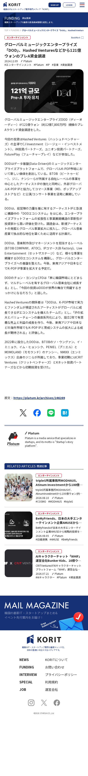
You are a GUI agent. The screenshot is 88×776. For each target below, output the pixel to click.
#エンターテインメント (18, 64)
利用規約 (51, 682)
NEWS (24, 659)
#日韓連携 (41, 539)
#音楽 (55, 64)
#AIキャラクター (45, 577)
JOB (22, 689)
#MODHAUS (55, 501)
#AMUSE (54, 539)
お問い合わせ (54, 667)
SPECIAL (25, 682)
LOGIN (69, 5)
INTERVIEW (28, 674)
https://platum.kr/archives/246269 (39, 398)
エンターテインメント (17, 37)
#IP (48, 64)
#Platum (39, 64)
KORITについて (56, 659)
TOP (6, 30)
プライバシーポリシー (61, 674)
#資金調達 (66, 64)
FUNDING (15, 30)
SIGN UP (55, 5)
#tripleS (68, 501)
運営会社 (51, 689)
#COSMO (41, 501)
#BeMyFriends (69, 539)
